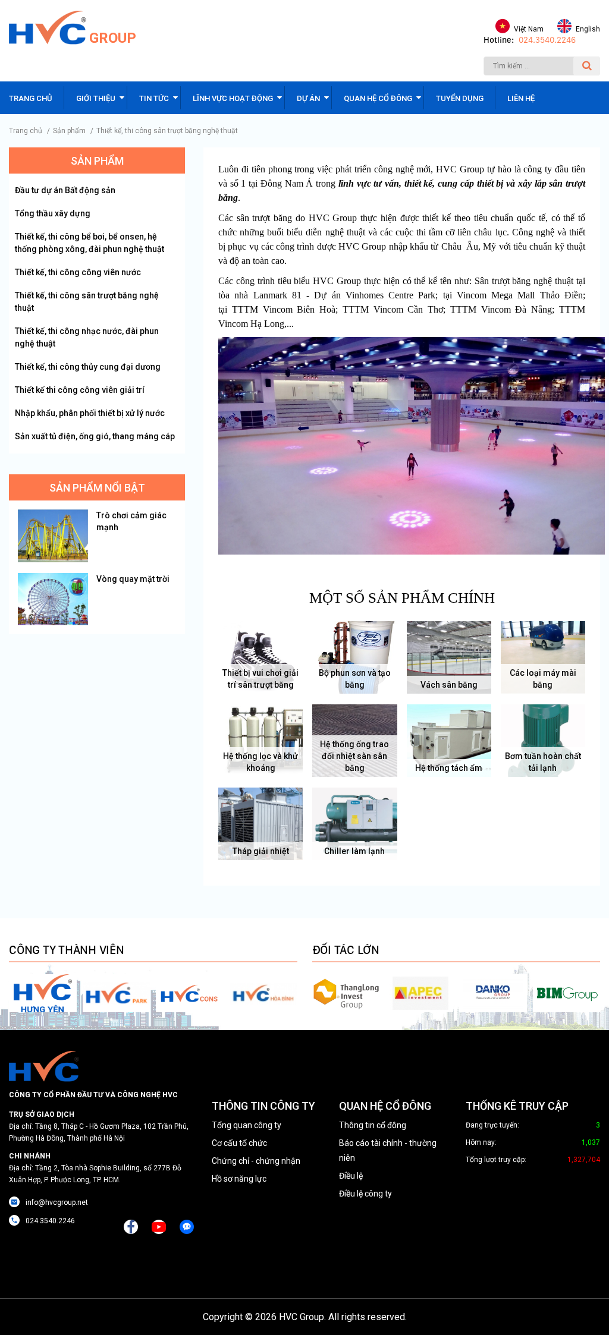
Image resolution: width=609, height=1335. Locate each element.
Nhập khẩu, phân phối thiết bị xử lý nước (90, 413)
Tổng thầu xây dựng (52, 213)
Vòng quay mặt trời (132, 579)
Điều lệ (351, 1175)
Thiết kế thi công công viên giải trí (80, 390)
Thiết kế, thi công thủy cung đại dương (88, 366)
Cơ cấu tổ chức (239, 1143)
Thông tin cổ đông (372, 1125)
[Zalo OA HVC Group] (187, 1227)
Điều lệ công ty (365, 1193)
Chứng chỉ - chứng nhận (256, 1161)
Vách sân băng (449, 684)
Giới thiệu (95, 98)
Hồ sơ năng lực (239, 1178)
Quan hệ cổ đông (378, 98)
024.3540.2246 (547, 40)
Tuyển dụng (460, 98)
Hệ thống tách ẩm (448, 768)
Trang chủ (30, 98)
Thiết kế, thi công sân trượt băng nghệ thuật (167, 131)
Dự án (308, 98)
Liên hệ (521, 98)
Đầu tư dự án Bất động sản (65, 190)
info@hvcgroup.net (57, 1202)
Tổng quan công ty (246, 1125)
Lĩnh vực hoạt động (233, 98)
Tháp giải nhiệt (261, 851)
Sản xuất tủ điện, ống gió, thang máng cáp (95, 436)
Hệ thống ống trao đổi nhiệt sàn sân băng (354, 756)
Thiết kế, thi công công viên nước (78, 272)
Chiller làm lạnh (354, 851)
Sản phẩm (69, 131)
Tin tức (154, 98)
